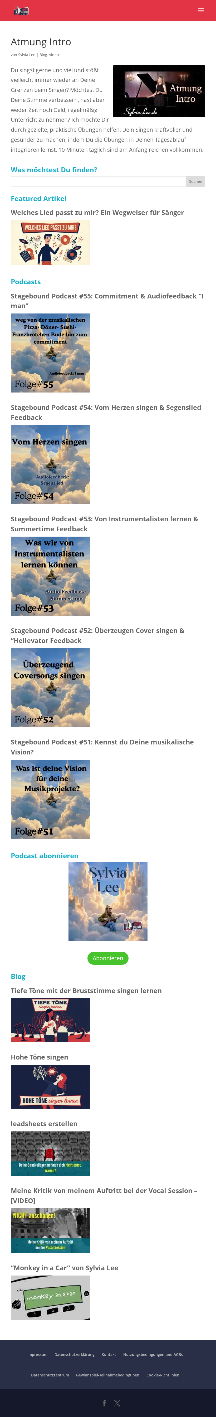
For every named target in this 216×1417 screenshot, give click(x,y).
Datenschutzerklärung (75, 1354)
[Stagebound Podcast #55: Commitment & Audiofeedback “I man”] (50, 354)
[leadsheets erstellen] (50, 1155)
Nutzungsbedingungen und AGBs (153, 1354)
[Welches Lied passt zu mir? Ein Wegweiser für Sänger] (50, 244)
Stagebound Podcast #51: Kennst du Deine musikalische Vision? (102, 746)
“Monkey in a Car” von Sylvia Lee (64, 1267)
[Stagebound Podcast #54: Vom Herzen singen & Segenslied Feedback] (50, 466)
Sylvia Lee (26, 54)
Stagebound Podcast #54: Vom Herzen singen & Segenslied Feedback (106, 412)
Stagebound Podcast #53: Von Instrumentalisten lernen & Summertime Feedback (104, 523)
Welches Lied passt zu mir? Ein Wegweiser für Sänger (97, 212)
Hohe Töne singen (39, 1056)
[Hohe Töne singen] (50, 1088)
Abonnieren (108, 958)
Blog (43, 54)
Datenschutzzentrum (50, 1374)
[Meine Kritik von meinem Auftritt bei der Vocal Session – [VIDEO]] (50, 1232)
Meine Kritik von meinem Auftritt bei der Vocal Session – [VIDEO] (104, 1195)
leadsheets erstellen (44, 1123)
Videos (55, 54)
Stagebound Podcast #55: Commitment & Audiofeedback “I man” (107, 300)
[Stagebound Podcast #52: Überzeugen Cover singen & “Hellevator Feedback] (50, 689)
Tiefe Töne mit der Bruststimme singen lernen (86, 990)
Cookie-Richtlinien (162, 1374)
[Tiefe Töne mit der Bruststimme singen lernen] (50, 1021)
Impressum (37, 1354)
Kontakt (109, 1354)
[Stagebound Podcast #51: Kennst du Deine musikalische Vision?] (50, 801)
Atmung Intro (41, 41)
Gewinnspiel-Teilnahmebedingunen (107, 1374)
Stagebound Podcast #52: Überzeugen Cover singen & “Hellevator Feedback (97, 635)
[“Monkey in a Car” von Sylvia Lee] (50, 1299)
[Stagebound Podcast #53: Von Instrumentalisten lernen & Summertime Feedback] (50, 578)
